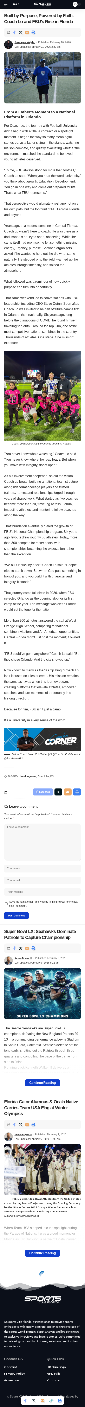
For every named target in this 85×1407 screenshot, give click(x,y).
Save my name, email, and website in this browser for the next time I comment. (43, 903)
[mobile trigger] (7, 4)
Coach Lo (43, 776)
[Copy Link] (51, 1400)
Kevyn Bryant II (23, 958)
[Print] (33, 32)
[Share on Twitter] (21, 32)
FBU (52, 776)
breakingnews (28, 776)
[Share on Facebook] (14, 32)
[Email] (27, 32)
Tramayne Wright (24, 42)
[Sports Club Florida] (42, 4)
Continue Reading (42, 1083)
